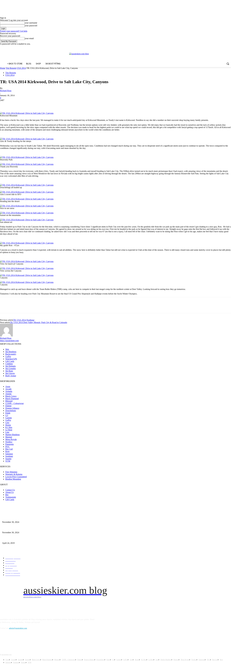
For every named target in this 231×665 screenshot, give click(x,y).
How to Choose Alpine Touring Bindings (17, 528)
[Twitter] (222, 47)
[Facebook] (214, 47)
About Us (9, 492)
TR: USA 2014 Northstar (23, 320)
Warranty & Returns (13, 474)
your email (29, 38)
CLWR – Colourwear (14, 403)
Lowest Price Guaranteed (16, 477)
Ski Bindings (10, 352)
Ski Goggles (10, 368)
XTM (7, 461)
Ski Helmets (10, 366)
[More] (43, 104)
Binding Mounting (13, 479)
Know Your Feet (8, 518)
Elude (7, 413)
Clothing (9, 364)
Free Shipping (11, 472)
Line (7, 432)
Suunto (8, 458)
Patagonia (9, 444)
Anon (7, 386)
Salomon (9, 454)
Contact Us (10, 490)
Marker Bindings (12, 434)
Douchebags (10, 410)
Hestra (8, 425)
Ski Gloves (10, 373)
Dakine (8, 406)
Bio (6, 495)
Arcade (8, 389)
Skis (7, 349)
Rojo (7, 451)
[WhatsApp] (33, 104)
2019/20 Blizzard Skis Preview (14, 539)
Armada (8, 391)
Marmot (8, 437)
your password (31, 25)
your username (31, 23)
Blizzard (8, 401)
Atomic (8, 394)
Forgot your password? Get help (13, 31)
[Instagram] (218, 47)
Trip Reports (11, 68)
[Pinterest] (23, 104)
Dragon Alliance (12, 408)
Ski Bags (9, 371)
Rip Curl (9, 449)
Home (2, 68)
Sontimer (9, 456)
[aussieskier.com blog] (150, 56)
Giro (7, 422)
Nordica (8, 442)
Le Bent (8, 430)
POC (7, 446)
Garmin (8, 418)
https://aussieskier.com (9, 340)
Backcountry (10, 354)
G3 (6, 415)
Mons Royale (11, 439)
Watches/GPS (11, 359)
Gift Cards (9, 361)
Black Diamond (12, 398)
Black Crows (10, 396)
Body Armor (10, 376)
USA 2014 (21, 68)
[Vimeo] (225, 47)
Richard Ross (5, 90)
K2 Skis (8, 427)
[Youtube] (229, 47)
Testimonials (10, 497)
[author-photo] (6, 336)
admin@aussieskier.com (18, 628)
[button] (228, 63)
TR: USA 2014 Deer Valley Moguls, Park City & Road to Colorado (38, 322)
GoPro (8, 356)
